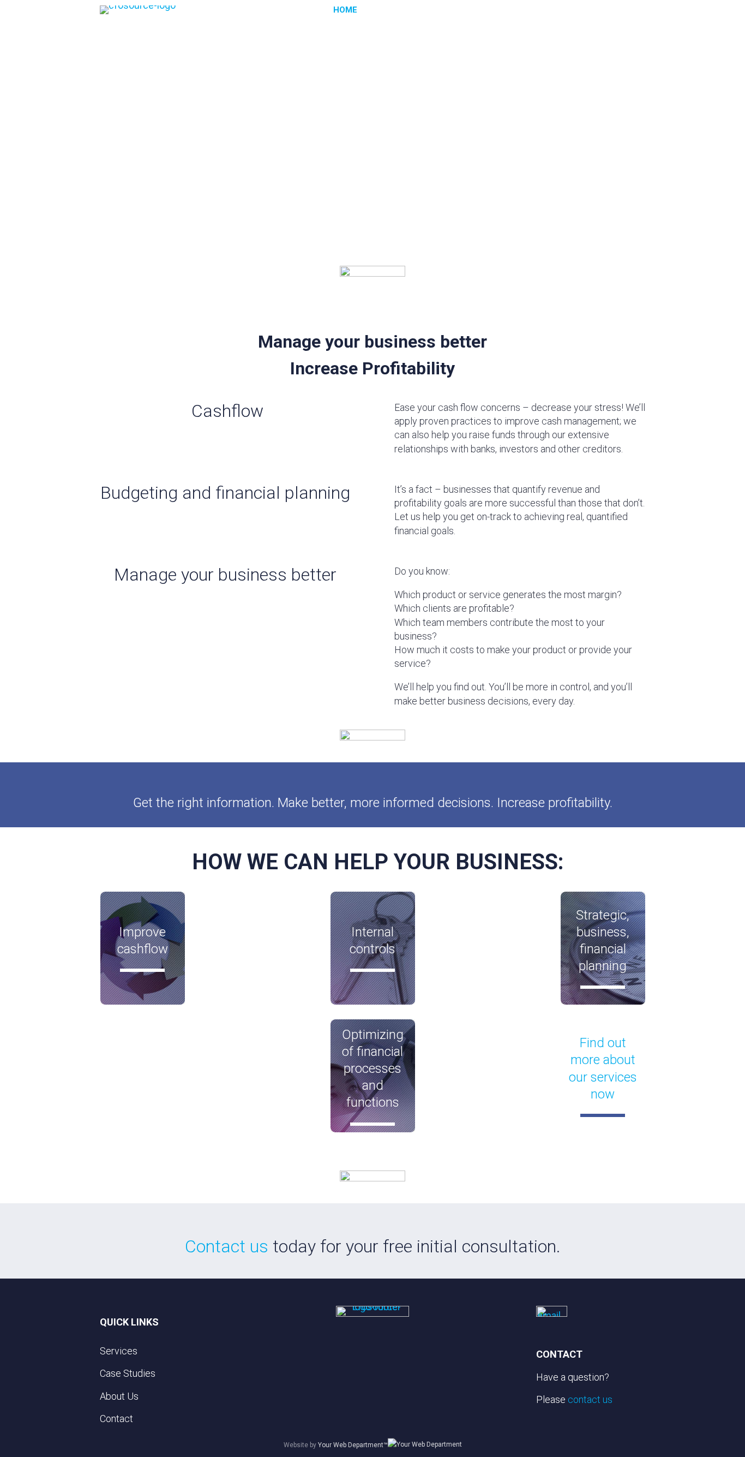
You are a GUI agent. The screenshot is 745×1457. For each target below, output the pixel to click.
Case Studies (503, 10)
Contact (618, 10)
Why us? (390, 10)
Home (345, 10)
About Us (565, 10)
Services (442, 10)
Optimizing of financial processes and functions (373, 1068)
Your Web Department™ (353, 1445)
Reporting (487, 940)
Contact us (226, 1246)
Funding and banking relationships (142, 1068)
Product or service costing (257, 1068)
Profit (257, 940)
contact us (590, 1399)
